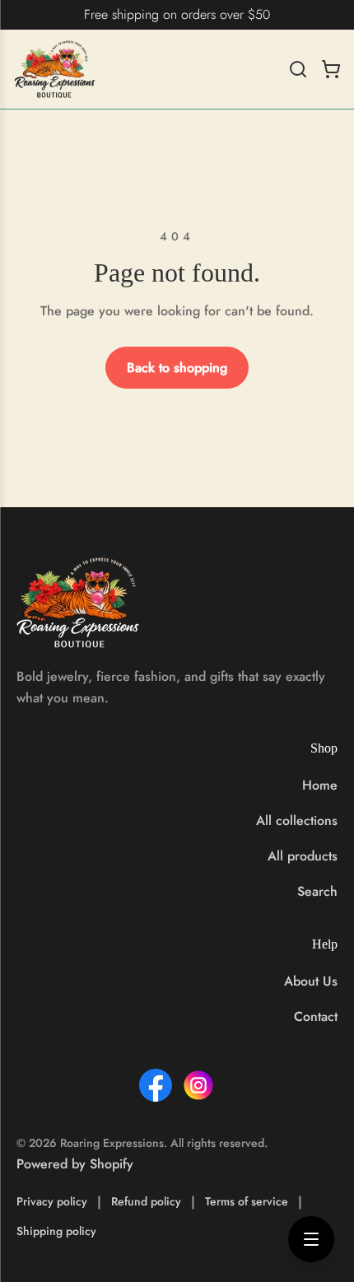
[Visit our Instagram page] (198, 1085)
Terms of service (246, 1201)
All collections (297, 820)
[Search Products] (298, 69)
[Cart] (331, 69)
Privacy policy (51, 1201)
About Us (311, 981)
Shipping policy (56, 1231)
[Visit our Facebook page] (155, 1085)
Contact (316, 1016)
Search (317, 891)
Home (320, 785)
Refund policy (146, 1201)
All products (303, 855)
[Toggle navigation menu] (311, 1239)
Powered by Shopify (74, 1163)
